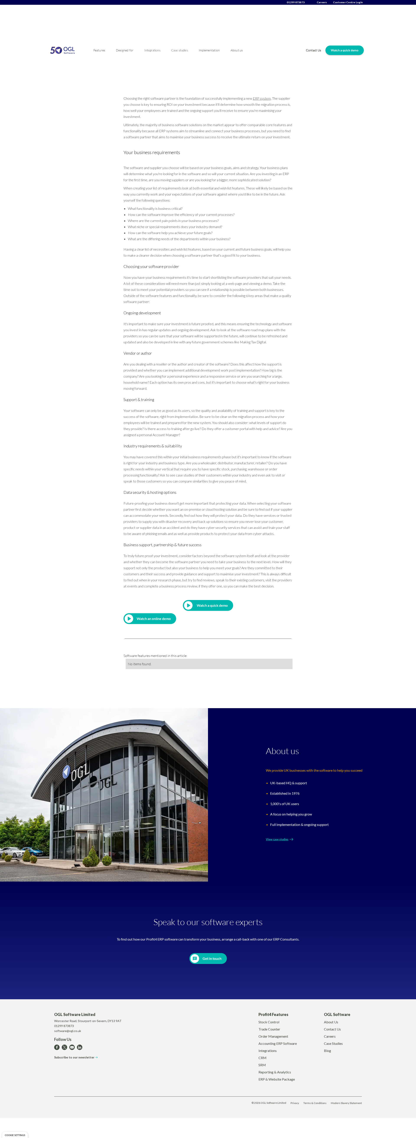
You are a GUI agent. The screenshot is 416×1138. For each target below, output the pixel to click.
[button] (99, 50)
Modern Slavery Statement (346, 1103)
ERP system (262, 98)
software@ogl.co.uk (67, 1031)
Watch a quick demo (344, 50)
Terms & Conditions (315, 1103)
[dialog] (15, 1135)
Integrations (152, 50)
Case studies (179, 50)
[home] (69, 50)
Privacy (295, 1103)
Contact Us (313, 50)
